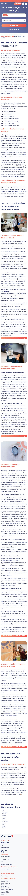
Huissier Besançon (5, 892)
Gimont (3, 823)
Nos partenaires (5, 847)
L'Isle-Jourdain (5, 812)
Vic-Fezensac (5, 821)
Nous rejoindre (4, 875)
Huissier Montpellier (5, 883)
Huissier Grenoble (5, 887)
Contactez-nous (5, 859)
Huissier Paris (4, 880)
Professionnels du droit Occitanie (13, 35)
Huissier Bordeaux (5, 881)
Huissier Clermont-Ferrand (7, 889)
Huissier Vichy (4, 894)
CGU (2, 861)
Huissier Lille (4, 886)
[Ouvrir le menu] (26, 3)
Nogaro (3, 827)
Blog (2, 845)
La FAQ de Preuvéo (5, 856)
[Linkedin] (1, 851)
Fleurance (4, 815)
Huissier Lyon (4, 884)
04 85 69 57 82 (23, 1)
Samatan (4, 826)
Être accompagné (5, 869)
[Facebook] (3, 851)
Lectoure (4, 816)
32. (21, 794)
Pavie (3, 824)
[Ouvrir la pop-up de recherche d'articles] (10, 3)
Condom (4, 813)
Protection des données (6, 864)
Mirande (4, 820)
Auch (3, 810)
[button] (14, 15)
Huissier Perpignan (5, 891)
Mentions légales (5, 842)
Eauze (3, 818)
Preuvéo (3, 35)
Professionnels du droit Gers (7, 36)
